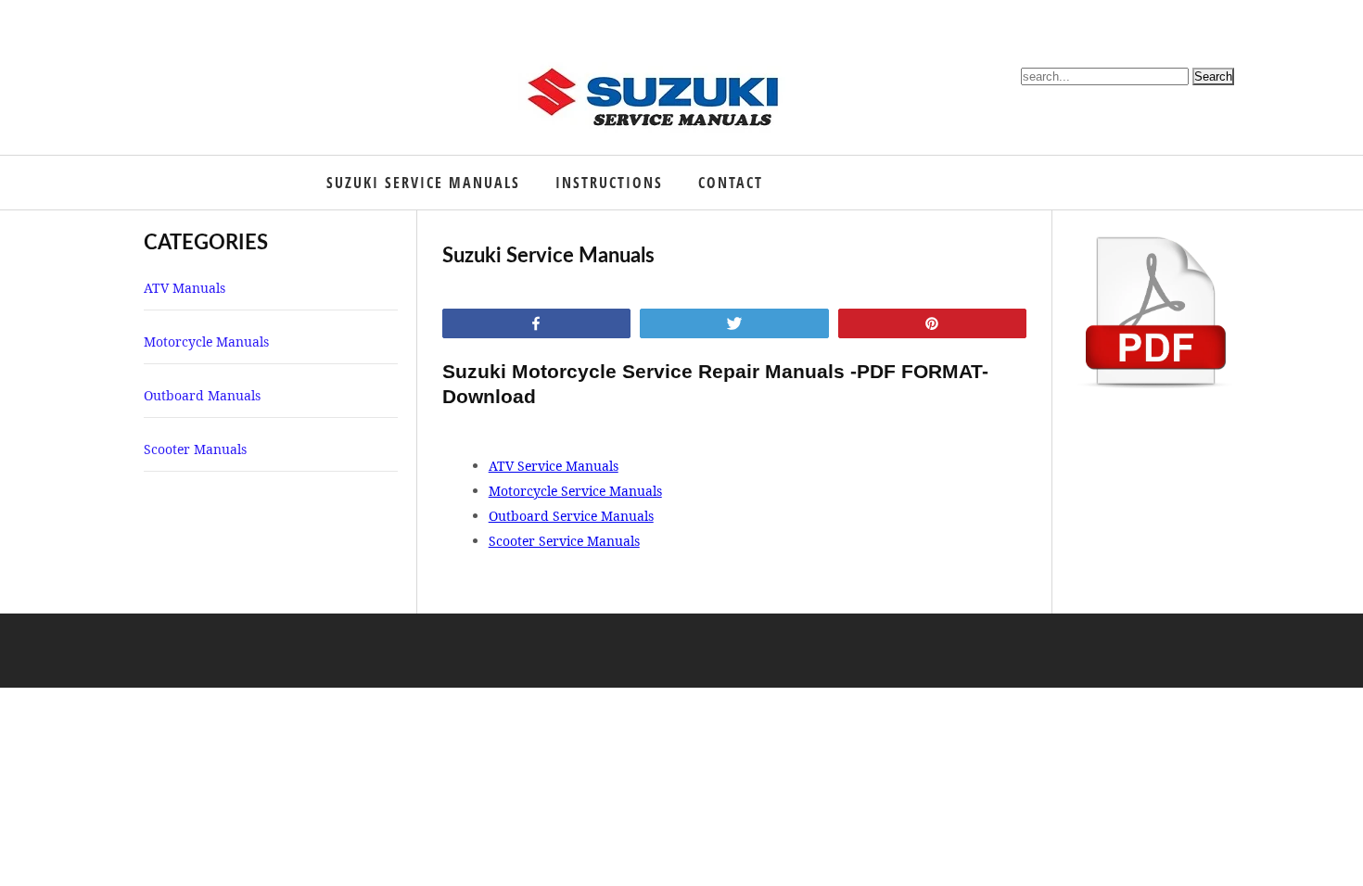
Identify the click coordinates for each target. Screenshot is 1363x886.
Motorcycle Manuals (206, 341)
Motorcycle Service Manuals (575, 491)
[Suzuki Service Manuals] (657, 93)
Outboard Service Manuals (571, 516)
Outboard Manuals (202, 395)
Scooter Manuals (195, 449)
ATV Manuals (184, 288)
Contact (730, 182)
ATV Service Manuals (553, 466)
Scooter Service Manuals (564, 541)
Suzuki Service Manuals (423, 182)
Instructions (609, 182)
